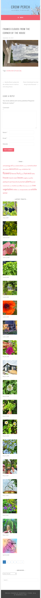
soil (23, 186)
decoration (6, 169)
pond (33, 182)
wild (29, 190)
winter (5, 193)
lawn (15, 178)
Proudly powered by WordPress (15, 593)
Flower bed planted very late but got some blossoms (30, 83)
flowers (7, 173)
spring (25, 186)
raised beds (6, 186)
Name (5, 132)
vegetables (8, 189)
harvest (27, 173)
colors (21, 166)
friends (13, 173)
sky (20, 71)
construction (10, 71)
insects (11, 178)
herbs (33, 174)
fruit (18, 173)
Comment (6, 109)
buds (17, 166)
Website (5, 144)
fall (30, 169)
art (12, 165)
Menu (21, 17)
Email (5, 138)
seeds (18, 186)
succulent (30, 186)
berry (14, 166)
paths (31, 178)
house (17, 71)
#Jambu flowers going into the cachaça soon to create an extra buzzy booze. (11, 84)
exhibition (25, 169)
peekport (6, 182)
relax (11, 186)
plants (29, 181)
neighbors (26, 178)
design (20, 169)
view (19, 189)
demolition (13, 169)
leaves (20, 177)
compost (25, 166)
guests (22, 173)
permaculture (14, 182)
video (15, 189)
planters (22, 182)
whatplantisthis (24, 190)
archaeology (6, 166)
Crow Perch (20, 6)
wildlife (34, 189)
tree (34, 185)
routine (14, 186)
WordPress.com (21, 595)
